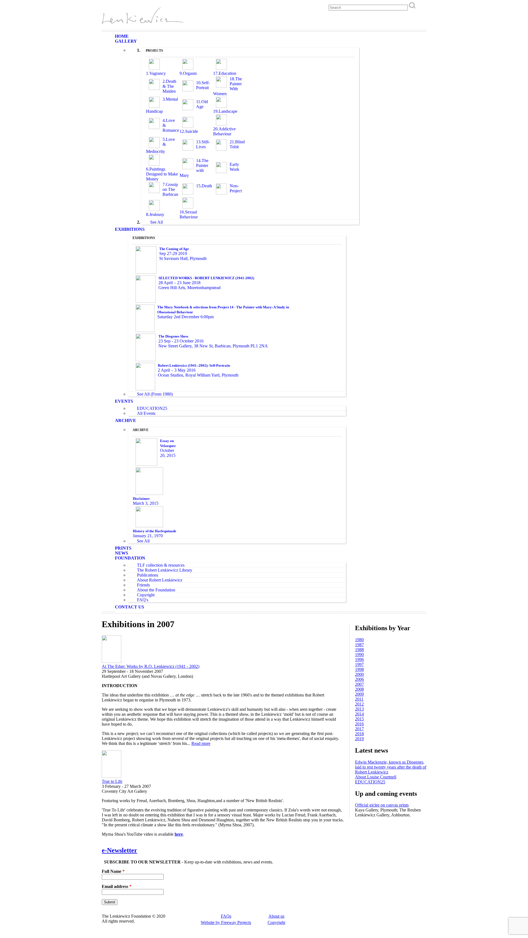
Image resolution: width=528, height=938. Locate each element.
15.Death (204, 185)
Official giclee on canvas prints (382, 805)
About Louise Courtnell (375, 777)
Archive (125, 420)
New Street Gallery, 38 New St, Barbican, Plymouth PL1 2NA (213, 346)
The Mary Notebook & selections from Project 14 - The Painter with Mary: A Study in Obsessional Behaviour (223, 309)
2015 (359, 719)
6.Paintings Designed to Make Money (162, 174)
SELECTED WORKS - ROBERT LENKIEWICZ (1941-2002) (206, 278)
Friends (143, 585)
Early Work (234, 167)
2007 (359, 684)
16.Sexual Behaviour (189, 214)
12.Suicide (189, 131)
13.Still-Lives (203, 144)
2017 (359, 728)
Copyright (146, 595)
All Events (146, 413)
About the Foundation (156, 590)
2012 (359, 704)
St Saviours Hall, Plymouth (183, 258)
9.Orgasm (188, 73)
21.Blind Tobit (237, 144)
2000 (359, 674)
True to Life (112, 781)
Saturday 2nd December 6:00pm (185, 316)
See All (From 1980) (155, 394)
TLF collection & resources (161, 565)
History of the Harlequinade (154, 531)
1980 (359, 639)
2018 (359, 733)
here (179, 834)
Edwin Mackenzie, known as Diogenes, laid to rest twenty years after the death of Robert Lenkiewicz (390, 767)
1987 (359, 644)
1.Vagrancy (156, 73)
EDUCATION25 (152, 408)
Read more (200, 743)
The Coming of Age (174, 249)
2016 (359, 724)
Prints (123, 548)
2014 (359, 714)
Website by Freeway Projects (226, 922)
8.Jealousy (155, 214)
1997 (359, 664)
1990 (359, 654)
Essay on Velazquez (168, 443)
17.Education (224, 73)
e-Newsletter (119, 850)
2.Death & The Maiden (169, 86)
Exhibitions (130, 229)
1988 (359, 649)
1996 (359, 659)
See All (156, 222)
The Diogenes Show (173, 336)
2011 (359, 699)
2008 (359, 689)
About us (276, 916)
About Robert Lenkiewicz (159, 580)
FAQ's (142, 599)
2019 (359, 738)
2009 (359, 694)
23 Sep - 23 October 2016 (181, 341)
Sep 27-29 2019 (173, 253)
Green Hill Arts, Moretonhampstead (189, 287)
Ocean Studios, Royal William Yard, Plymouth (198, 375)
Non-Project (236, 188)
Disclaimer (141, 499)
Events (124, 401)
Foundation (130, 558)
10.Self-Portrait (203, 85)
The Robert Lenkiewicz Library (164, 570)
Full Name (113, 871)
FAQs (226, 916)
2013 (359, 709)
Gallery (126, 41)
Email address (116, 886)
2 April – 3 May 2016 (177, 370)
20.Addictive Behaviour (224, 131)
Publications (147, 575)
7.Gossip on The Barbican (170, 189)
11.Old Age (202, 104)
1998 (359, 669)
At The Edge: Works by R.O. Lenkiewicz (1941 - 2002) (150, 666)
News (121, 553)
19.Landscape (225, 111)
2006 (359, 679)
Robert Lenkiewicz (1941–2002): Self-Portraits (194, 365)
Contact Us (129, 607)
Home (122, 36)
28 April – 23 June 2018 (179, 282)
